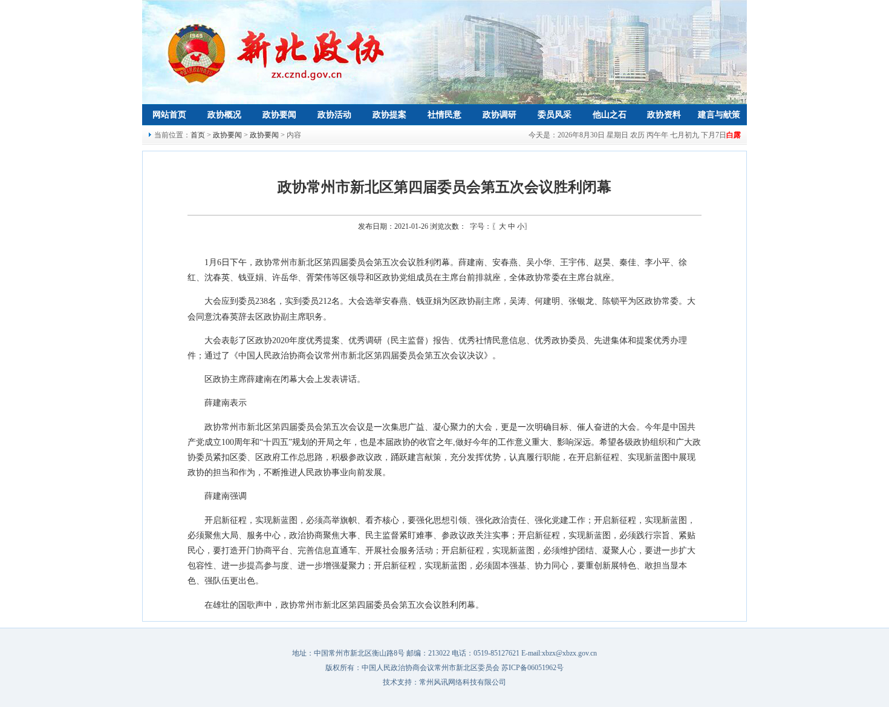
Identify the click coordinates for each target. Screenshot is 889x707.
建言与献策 (719, 114)
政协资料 (664, 114)
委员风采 (555, 114)
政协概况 (224, 114)
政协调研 (499, 114)
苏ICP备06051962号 (532, 667)
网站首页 (169, 114)
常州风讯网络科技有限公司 (462, 682)
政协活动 (334, 114)
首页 (197, 135)
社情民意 (444, 114)
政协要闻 (279, 114)
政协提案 (389, 114)
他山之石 (610, 114)
